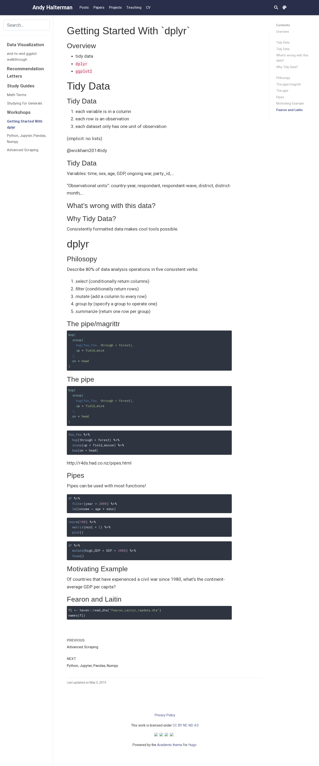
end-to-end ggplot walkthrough (22, 56)
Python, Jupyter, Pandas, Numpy (26, 138)
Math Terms (16, 95)
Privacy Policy (165, 715)
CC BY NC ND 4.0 (186, 725)
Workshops (19, 112)
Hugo (192, 745)
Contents (283, 25)
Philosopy (283, 78)
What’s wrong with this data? (292, 57)
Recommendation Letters (25, 72)
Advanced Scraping (22, 150)
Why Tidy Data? (287, 67)
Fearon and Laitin (289, 110)
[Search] (276, 7)
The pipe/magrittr (288, 84)
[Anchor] (99, 45)
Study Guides (21, 85)
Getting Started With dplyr (24, 124)
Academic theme (169, 745)
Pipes (280, 97)
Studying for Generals (24, 103)
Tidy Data (282, 42)
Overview (282, 32)
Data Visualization (25, 44)
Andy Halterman (52, 7)
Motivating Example (290, 103)
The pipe (282, 91)
